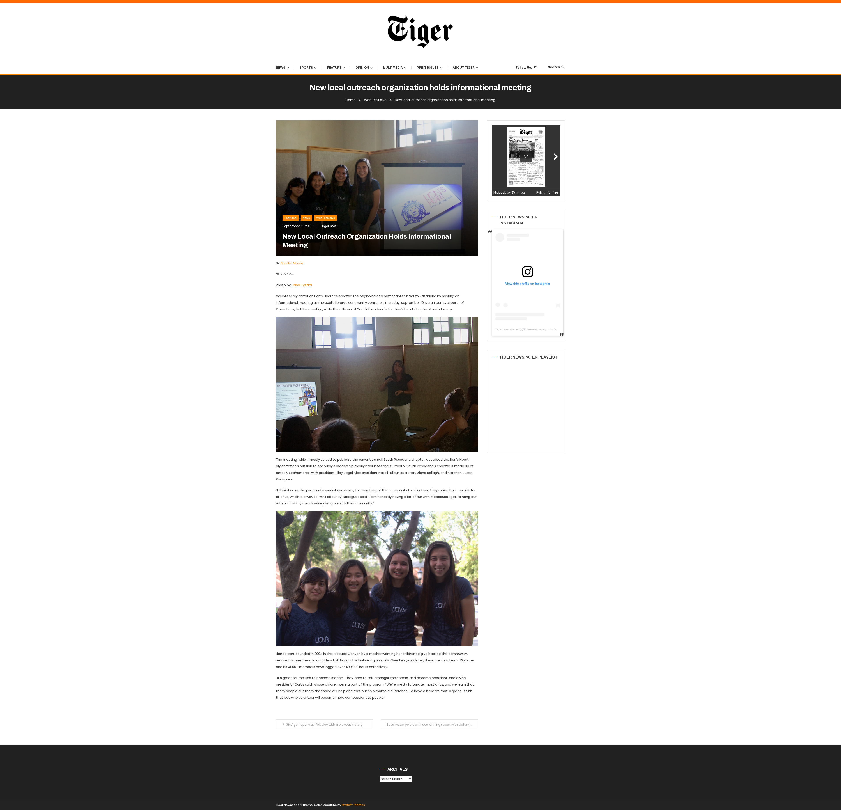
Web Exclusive (325, 218)
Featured (291, 218)
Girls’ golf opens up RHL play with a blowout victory (324, 724)
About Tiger (464, 67)
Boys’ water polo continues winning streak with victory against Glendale (432, 724)
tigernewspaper (535, 329)
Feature (334, 67)
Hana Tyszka (302, 285)
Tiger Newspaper (507, 329)
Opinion (362, 67)
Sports (306, 67)
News (280, 67)
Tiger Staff (330, 226)
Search (554, 67)
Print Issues (428, 67)
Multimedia (393, 67)
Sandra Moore (292, 263)
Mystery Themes (353, 805)
